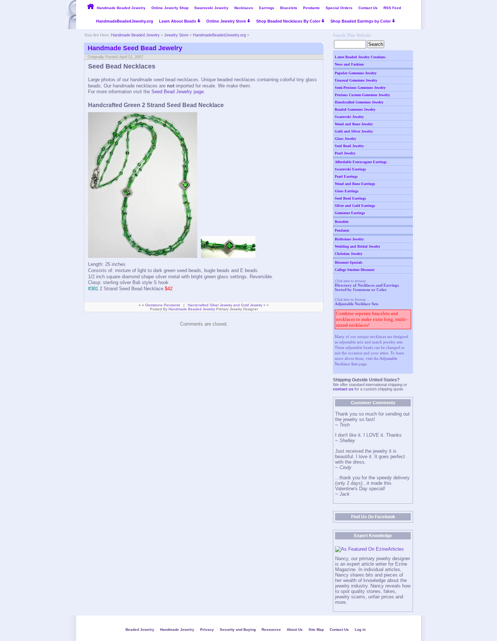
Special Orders (339, 8)
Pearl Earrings (346, 176)
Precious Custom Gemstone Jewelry (362, 95)
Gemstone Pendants (162, 305)
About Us (295, 630)
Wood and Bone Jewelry (354, 124)
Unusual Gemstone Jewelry (356, 80)
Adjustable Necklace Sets (356, 304)
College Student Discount (354, 270)
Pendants (311, 8)
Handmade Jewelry (177, 630)
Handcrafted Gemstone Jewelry (359, 102)
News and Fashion (349, 64)
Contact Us (368, 8)
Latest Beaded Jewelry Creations (360, 57)
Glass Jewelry (345, 139)
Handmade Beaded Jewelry (121, 8)
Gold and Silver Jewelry (354, 131)
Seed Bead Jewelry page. (178, 91)
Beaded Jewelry (140, 630)
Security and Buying (238, 630)
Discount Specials (348, 262)
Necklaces (243, 8)
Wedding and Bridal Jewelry (357, 246)
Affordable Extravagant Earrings (361, 162)
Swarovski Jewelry (211, 8)
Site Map (316, 630)
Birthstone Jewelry (349, 239)
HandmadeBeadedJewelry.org (124, 21)
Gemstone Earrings (350, 213)
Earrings (266, 8)
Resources (271, 630)
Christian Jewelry (348, 254)
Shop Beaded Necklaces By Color (288, 21)
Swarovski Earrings (350, 169)
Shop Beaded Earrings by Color (361, 21)
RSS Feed (392, 8)
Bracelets (288, 8)
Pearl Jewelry (345, 153)
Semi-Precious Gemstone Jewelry (360, 88)
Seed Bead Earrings (350, 198)
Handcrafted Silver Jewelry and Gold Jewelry (225, 305)
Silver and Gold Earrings (355, 206)
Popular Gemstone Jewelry (356, 73)
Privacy (207, 630)
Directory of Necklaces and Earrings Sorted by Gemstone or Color (367, 287)
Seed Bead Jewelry (349, 146)
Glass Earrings (346, 191)
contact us (343, 389)
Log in (360, 630)
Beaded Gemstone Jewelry (355, 109)
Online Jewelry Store (226, 21)
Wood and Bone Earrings (355, 184)
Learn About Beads (178, 21)
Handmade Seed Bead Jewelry (135, 48)
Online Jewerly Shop (169, 8)
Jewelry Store (176, 35)
